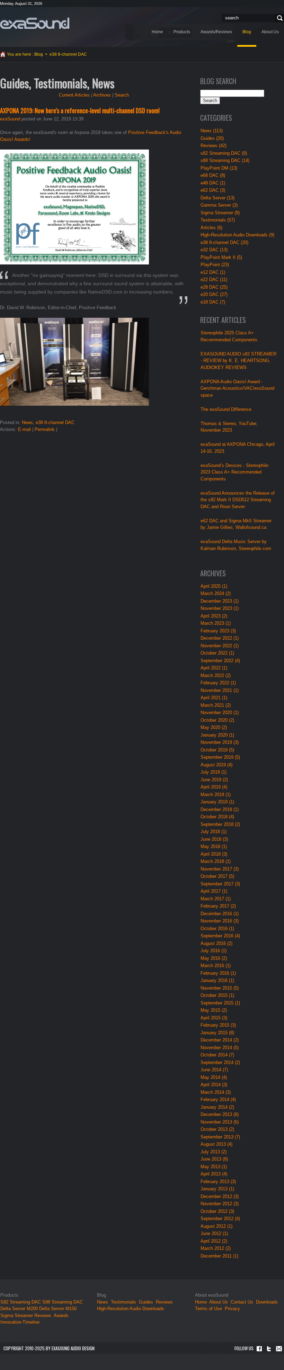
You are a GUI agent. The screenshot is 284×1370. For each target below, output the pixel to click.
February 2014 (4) (218, 1099)
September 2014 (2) (220, 1062)
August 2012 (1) (216, 1226)
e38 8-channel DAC (55, 422)
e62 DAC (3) (213, 190)
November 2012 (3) (220, 1203)
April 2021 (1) (214, 697)
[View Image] (74, 206)
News (27, 422)
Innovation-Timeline (19, 1322)
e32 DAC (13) (214, 249)
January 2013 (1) (217, 1188)
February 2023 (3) (218, 630)
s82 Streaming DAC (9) (224, 153)
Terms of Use (208, 1308)
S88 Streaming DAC (62, 1302)
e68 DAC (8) (213, 175)
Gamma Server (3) (219, 205)
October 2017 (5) (217, 876)
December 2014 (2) (220, 1040)
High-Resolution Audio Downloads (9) (237, 234)
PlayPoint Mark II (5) (221, 257)
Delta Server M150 (58, 1308)
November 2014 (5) (220, 1047)
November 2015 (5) (220, 988)
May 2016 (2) (214, 958)
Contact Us (242, 1302)
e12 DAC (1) (213, 272)
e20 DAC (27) (214, 294)
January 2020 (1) (217, 735)
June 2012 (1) (214, 1233)
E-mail (24, 429)
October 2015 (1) (217, 995)
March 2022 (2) (216, 675)
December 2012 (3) (220, 1196)
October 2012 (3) (217, 1211)
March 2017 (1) (216, 898)
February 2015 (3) (218, 1025)
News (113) (212, 130)
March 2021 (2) (216, 705)
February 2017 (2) (218, 906)
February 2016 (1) (218, 973)
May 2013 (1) (214, 1166)
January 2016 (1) (217, 980)
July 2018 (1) (214, 831)
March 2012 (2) (216, 1248)
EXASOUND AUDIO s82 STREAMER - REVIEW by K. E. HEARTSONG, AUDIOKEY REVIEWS (238, 360)
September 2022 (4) (220, 660)
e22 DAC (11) (214, 279)
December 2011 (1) (219, 1256)
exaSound (10, 118)
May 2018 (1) (214, 846)
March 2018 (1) (216, 861)
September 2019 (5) (220, 757)
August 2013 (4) (216, 1144)
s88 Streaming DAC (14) (225, 160)
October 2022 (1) (217, 653)
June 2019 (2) (214, 779)
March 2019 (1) (216, 794)
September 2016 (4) (220, 935)
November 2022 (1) (220, 645)
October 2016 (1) (217, 928)
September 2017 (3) (220, 883)
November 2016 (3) (220, 920)
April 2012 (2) (214, 1241)
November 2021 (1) (220, 690)
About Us (219, 1302)
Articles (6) (211, 227)
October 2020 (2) (217, 720)
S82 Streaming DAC (20, 1302)
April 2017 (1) (214, 891)
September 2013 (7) (220, 1136)
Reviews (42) (214, 145)
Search (279, 18)
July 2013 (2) (214, 1151)
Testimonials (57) (218, 220)
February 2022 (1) (218, 682)
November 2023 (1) (220, 608)
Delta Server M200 (19, 1308)
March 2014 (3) (216, 1092)
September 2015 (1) (220, 1003)
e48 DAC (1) (213, 183)
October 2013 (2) (217, 1129)
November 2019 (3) (220, 742)
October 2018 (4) (217, 816)
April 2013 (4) (214, 1174)
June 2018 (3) (214, 839)
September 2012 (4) (220, 1218)
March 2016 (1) (216, 965)
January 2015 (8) (217, 1032)
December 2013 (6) (220, 1114)
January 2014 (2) (217, 1107)
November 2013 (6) (220, 1122)
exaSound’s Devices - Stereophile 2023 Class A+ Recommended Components (234, 472)
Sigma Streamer (16, 1315)
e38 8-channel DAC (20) (224, 242)
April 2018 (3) (214, 854)
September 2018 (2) (220, 824)
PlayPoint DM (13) (219, 168)
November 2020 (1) (220, 712)
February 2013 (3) (218, 1181)
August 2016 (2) (216, 943)
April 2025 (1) (214, 586)
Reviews (42, 1315)
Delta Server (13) (217, 197)
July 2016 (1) (214, 950)
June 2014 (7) (214, 1069)
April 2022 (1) (214, 667)
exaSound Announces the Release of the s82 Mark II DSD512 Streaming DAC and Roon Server (238, 499)
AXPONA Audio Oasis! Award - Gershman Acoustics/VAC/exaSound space (237, 388)
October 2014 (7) (217, 1054)
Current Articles (74, 95)
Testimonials (123, 1302)
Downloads (267, 1302)
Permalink (45, 429)
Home (201, 1302)
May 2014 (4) (214, 1077)
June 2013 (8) (214, 1159)
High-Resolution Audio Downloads (130, 1308)
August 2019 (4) (216, 764)
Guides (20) (212, 138)
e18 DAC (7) (213, 302)
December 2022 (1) (220, 638)
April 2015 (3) (214, 1017)
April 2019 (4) (214, 787)
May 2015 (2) (214, 1010)
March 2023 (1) (216, 623)
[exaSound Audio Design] (34, 22)
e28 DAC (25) (214, 287)
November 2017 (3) (220, 869)
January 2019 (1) (217, 801)
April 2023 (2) (214, 616)
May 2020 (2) (214, 727)
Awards (61, 1315)
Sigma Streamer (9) (220, 212)
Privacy (232, 1308)
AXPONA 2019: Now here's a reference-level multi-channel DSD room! (80, 110)
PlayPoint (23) (215, 264)
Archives (102, 95)
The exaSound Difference (226, 409)
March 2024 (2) (216, 593)
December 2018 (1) (220, 809)
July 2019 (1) (214, 772)
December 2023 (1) (220, 601)
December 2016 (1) (220, 913)
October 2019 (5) (217, 749)
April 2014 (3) (214, 1084)
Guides (146, 1302)
